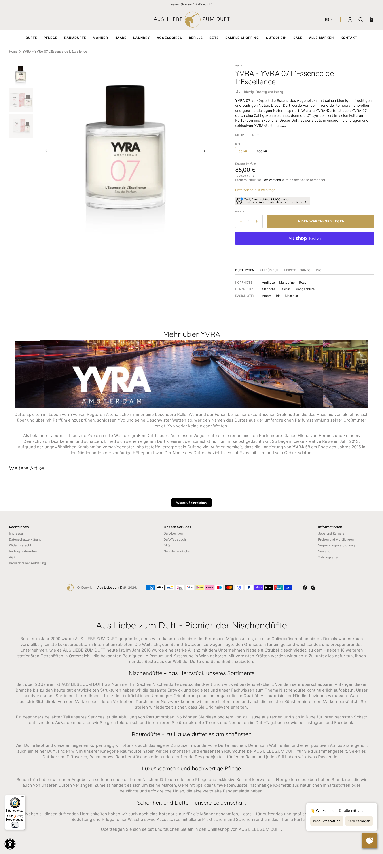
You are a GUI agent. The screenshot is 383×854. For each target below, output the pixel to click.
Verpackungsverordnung (336, 545)
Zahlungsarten (328, 557)
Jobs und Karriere (331, 533)
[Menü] (22, 797)
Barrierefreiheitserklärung (27, 563)
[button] (350, 19)
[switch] (15, 825)
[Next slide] (204, 150)
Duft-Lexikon (173, 533)
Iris (278, 296)
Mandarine (287, 282)
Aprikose (268, 282)
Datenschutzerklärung (25, 539)
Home (13, 51)
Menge (239, 211)
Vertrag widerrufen (23, 551)
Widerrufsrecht (20, 545)
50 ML (245, 153)
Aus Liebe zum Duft (111, 587)
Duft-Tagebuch (175, 539)
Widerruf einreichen (191, 503)
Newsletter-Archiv (177, 551)
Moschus (291, 296)
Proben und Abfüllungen (336, 539)
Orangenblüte (304, 289)
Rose (302, 282)
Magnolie (268, 289)
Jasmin (285, 289)
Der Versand (272, 180)
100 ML (264, 153)
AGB (12, 557)
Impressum (17, 533)
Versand (324, 551)
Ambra (267, 296)
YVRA (238, 66)
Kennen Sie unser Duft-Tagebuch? (191, 4)
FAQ (167, 545)
